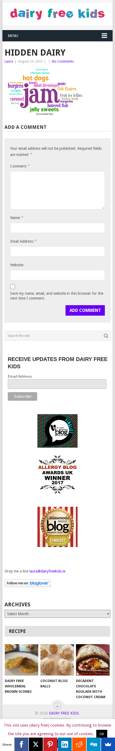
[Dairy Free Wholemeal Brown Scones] (21, 660)
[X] (36, 744)
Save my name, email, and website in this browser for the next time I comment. (56, 295)
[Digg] (94, 744)
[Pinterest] (50, 744)
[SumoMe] (108, 744)
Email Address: (23, 241)
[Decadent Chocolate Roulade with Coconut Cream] (92, 660)
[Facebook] (21, 744)
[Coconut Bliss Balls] (57, 660)
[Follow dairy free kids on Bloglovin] (28, 586)
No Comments (63, 61)
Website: (17, 265)
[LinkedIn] (65, 744)
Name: (16, 217)
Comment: (19, 166)
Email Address (20, 376)
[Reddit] (79, 744)
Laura (9, 61)
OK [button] (101, 734)
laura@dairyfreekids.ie (47, 571)
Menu (13, 36)
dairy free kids (64, 713)
